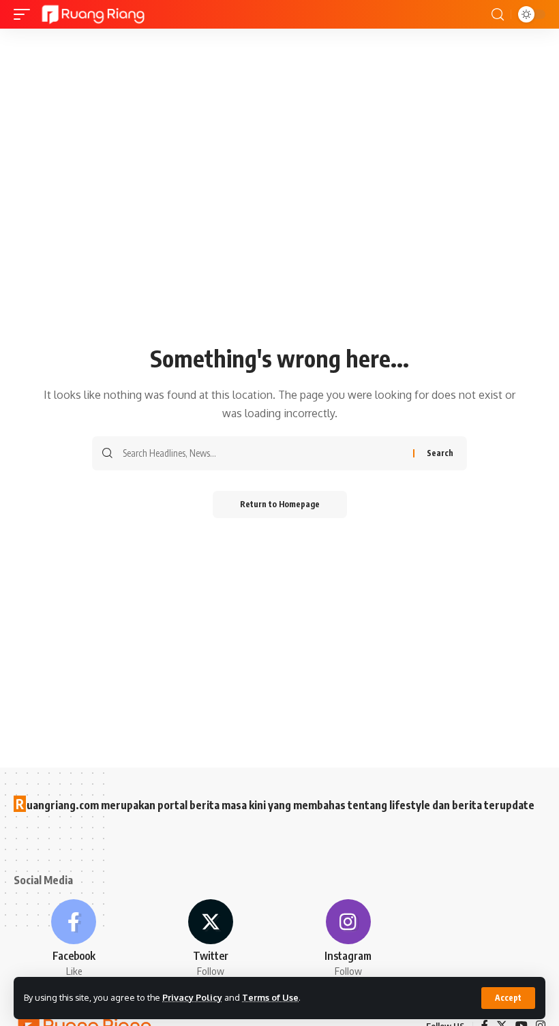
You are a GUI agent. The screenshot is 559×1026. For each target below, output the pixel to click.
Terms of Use (270, 997)
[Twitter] (211, 938)
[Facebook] (74, 938)
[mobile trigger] (25, 14)
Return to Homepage (280, 504)
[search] (497, 14)
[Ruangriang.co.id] (94, 14)
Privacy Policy (192, 997)
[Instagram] (348, 938)
